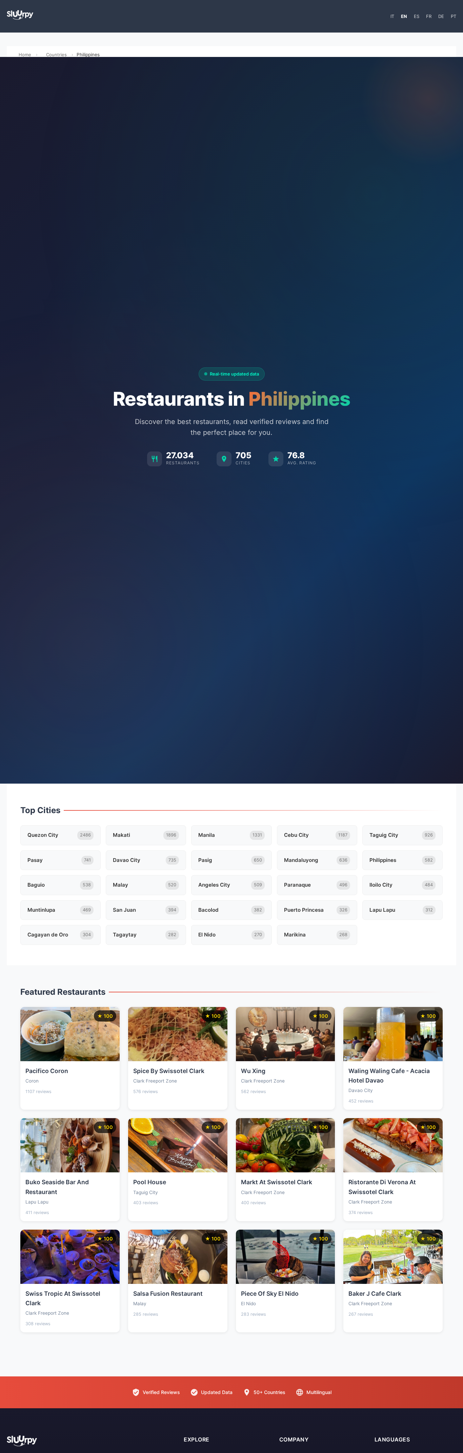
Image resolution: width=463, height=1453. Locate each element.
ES (416, 16)
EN (404, 16)
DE (441, 16)
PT (453, 16)
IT (392, 16)
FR (428, 16)
